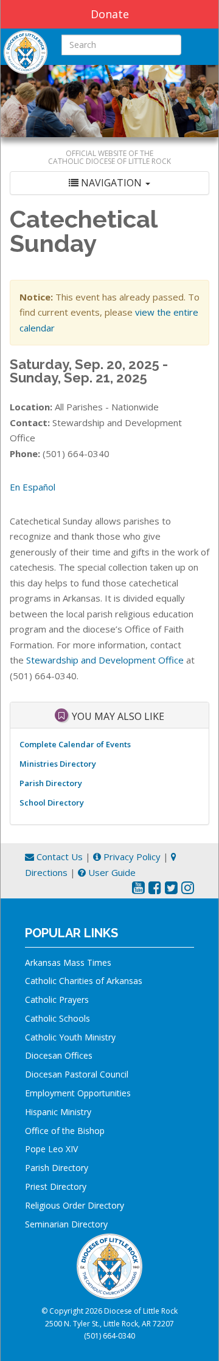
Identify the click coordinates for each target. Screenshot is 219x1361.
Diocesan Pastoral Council (76, 1074)
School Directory (51, 802)
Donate (110, 14)
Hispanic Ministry (58, 1112)
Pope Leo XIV (51, 1149)
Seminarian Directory (66, 1224)
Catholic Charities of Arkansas (83, 980)
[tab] (109, 183)
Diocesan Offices (58, 1055)
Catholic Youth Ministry (70, 1037)
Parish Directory (50, 783)
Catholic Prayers (57, 999)
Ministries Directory (57, 763)
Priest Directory (55, 1186)
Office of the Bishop (65, 1130)
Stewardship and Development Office (105, 660)
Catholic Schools (57, 1018)
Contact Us (58, 856)
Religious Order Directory (74, 1205)
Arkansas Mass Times (68, 962)
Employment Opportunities (78, 1093)
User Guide (111, 872)
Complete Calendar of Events (75, 744)
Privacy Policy (131, 856)
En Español (32, 487)
